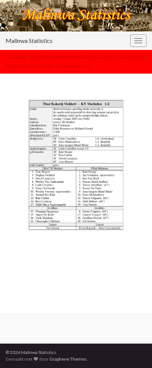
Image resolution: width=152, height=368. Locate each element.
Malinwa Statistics (29, 40)
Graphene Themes (68, 359)
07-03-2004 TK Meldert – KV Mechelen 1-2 (48, 66)
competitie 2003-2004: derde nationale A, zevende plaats (87, 57)
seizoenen (16, 57)
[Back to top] (135, 351)
